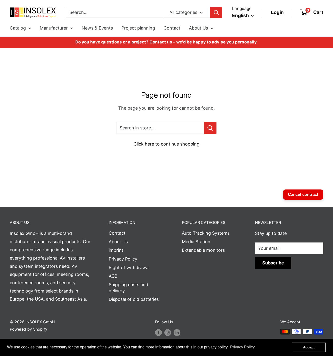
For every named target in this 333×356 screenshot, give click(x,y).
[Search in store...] (210, 128)
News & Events (97, 28)
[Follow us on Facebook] (158, 332)
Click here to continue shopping (166, 144)
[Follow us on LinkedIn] (177, 332)
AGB (113, 276)
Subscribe (273, 262)
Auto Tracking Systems (206, 233)
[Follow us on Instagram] (167, 332)
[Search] (216, 12)
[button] (242, 347)
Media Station (196, 241)
